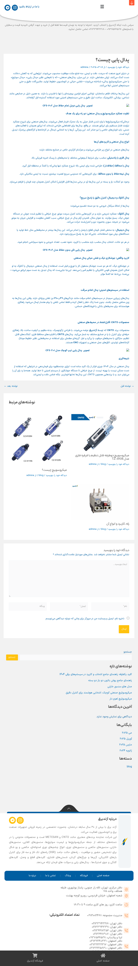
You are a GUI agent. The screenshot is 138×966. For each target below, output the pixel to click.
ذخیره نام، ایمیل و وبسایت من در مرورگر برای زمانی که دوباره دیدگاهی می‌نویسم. (84, 618)
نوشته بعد (11, 386)
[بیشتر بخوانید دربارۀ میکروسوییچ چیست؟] (38, 440)
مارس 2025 (125, 745)
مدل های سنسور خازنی (119, 687)
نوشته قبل (127, 386)
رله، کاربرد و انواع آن (117, 524)
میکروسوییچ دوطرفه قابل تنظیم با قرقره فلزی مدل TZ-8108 (102, 457)
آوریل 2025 (126, 739)
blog (103, 464)
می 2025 (127, 733)
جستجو (128, 652)
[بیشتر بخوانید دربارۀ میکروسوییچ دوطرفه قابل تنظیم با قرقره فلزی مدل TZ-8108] (100, 433)
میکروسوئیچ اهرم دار (121, 699)
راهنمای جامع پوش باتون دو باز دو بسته (110, 680)
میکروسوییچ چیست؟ (54, 470)
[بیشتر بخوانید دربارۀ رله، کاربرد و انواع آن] (100, 502)
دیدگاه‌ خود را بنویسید (118, 67)
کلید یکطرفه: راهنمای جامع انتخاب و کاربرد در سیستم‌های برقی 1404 (95, 674)
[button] (102, 7)
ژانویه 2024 (126, 751)
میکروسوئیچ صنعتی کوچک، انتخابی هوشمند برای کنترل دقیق (99, 693)
